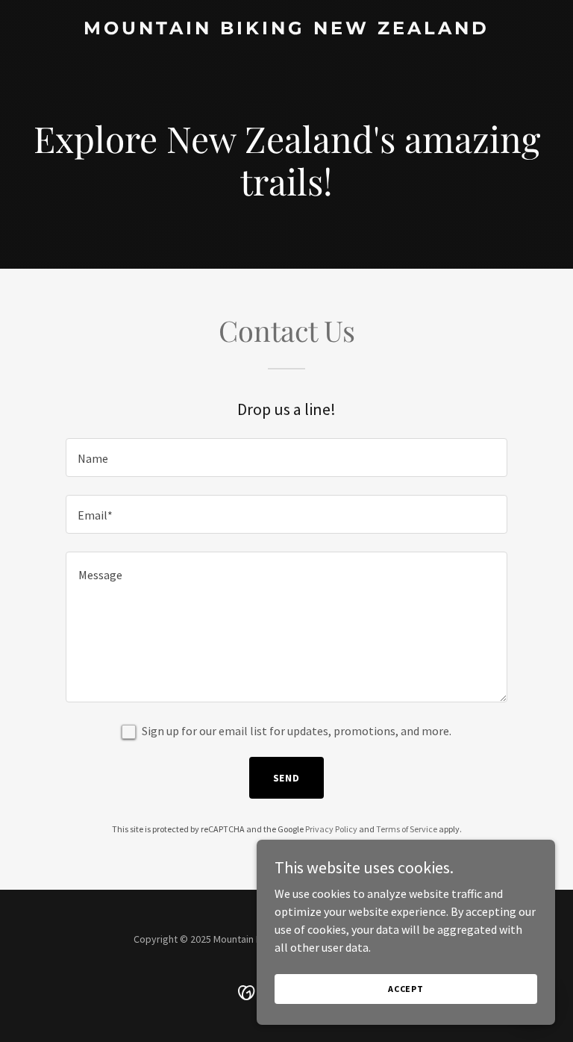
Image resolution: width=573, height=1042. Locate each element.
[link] (286, 29)
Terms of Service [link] (406, 828)
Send (287, 777)
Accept (406, 988)
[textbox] (286, 457)
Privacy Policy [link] (331, 828)
